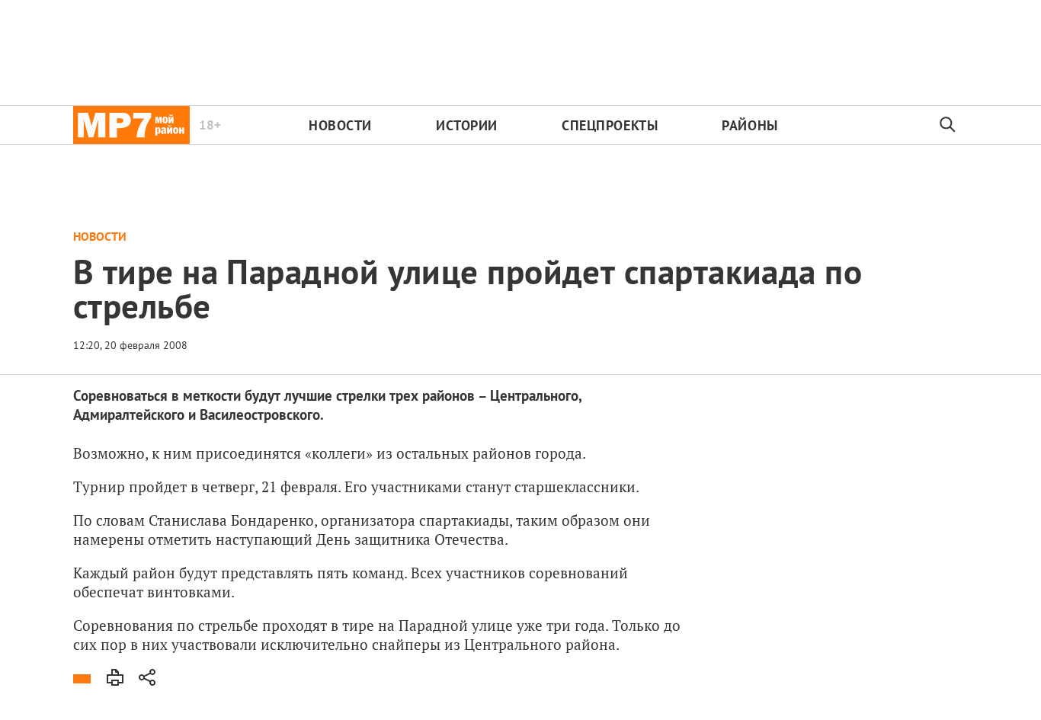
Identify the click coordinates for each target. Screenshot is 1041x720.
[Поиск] (948, 125)
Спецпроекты (610, 125)
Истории (467, 125)
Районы (749, 125)
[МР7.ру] (131, 125)
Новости (340, 125)
